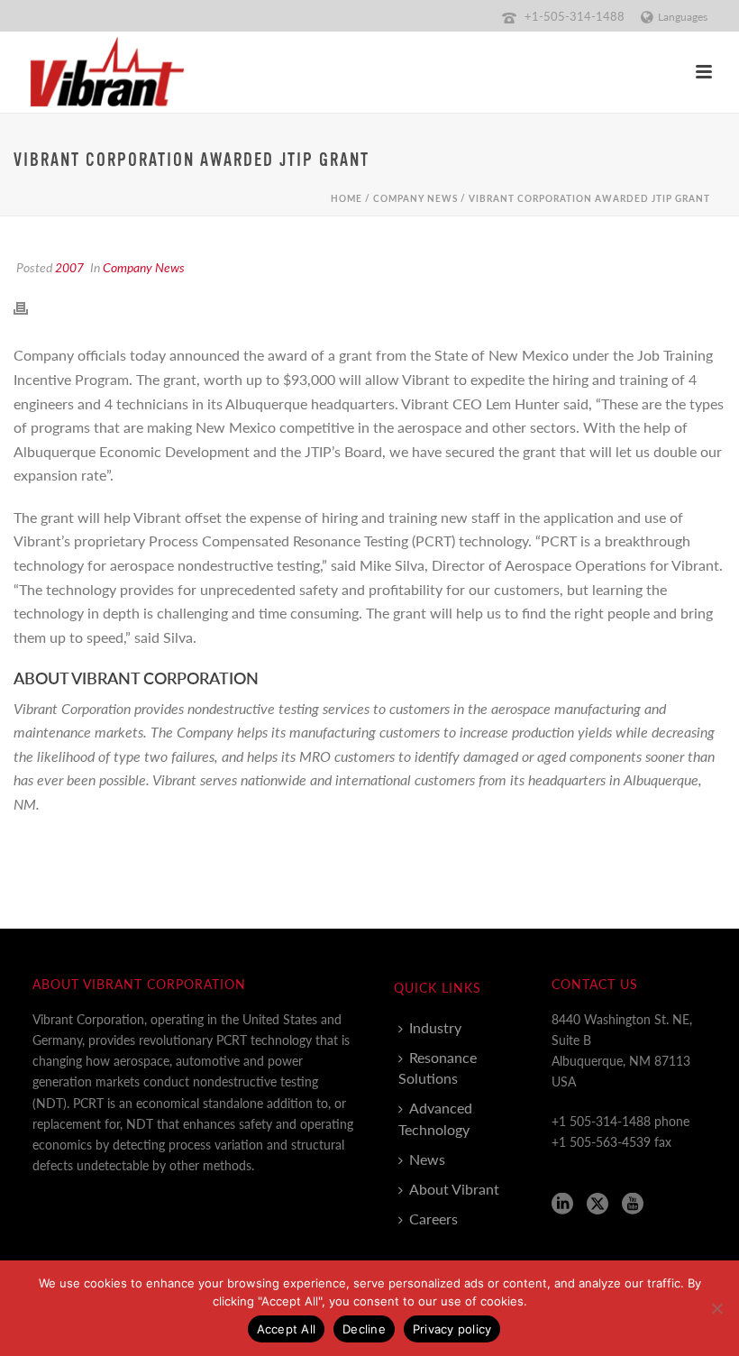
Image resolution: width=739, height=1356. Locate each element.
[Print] (30, 306)
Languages (682, 16)
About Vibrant (454, 1188)
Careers (433, 1218)
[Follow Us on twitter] (597, 1204)
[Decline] (716, 1308)
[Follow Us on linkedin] (562, 1204)
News (427, 1159)
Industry (435, 1027)
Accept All (286, 1329)
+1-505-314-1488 (575, 15)
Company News (415, 198)
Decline (364, 1329)
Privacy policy (452, 1329)
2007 (69, 267)
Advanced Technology (435, 1118)
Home (346, 198)
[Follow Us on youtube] (632, 1204)
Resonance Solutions (437, 1067)
